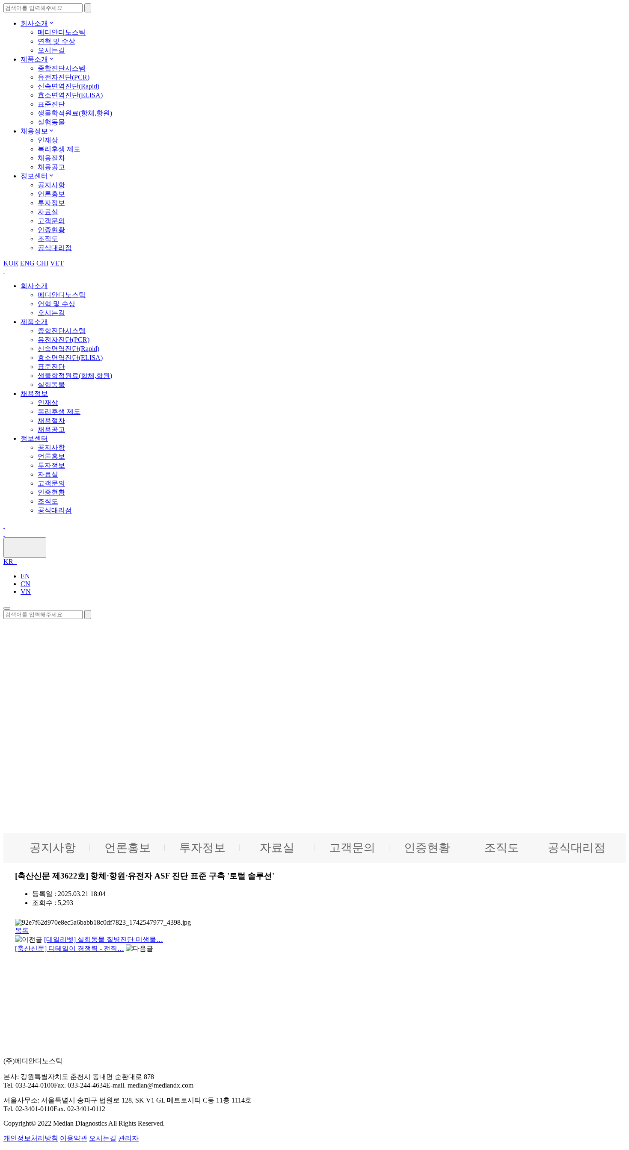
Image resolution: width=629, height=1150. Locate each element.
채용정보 (34, 131)
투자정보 (51, 202)
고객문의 (51, 220)
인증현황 (51, 229)
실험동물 (51, 122)
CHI (42, 263)
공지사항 (51, 185)
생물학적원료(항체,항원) (75, 113)
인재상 (48, 140)
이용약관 (73, 1138)
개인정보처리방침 (30, 1138)
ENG (27, 263)
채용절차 (51, 158)
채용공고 (51, 167)
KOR (10, 263)
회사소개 (34, 23)
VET (57, 263)
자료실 (48, 211)
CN (25, 583)
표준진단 (51, 104)
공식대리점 (55, 247)
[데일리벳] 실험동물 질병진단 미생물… (103, 939)
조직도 (48, 238)
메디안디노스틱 (62, 32)
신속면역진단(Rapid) (68, 86)
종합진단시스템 (62, 68)
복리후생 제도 (59, 149)
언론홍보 (51, 194)
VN (26, 591)
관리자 (128, 1138)
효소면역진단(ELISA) (70, 95)
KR (9, 561)
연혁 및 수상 (56, 41)
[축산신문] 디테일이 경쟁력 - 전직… (69, 948)
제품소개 (34, 59)
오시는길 (51, 50)
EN (25, 576)
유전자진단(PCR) (63, 77)
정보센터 (34, 176)
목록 (22, 930)
